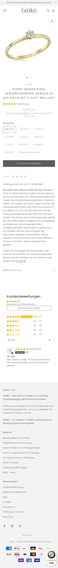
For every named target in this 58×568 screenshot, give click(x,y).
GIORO (29, 84)
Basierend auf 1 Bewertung (21, 304)
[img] (22, 349)
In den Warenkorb (29, 163)
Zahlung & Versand (13, 511)
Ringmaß (21, 260)
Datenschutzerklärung (14, 492)
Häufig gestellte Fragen (15, 467)
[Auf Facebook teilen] (13, 177)
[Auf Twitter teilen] (17, 177)
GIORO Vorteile (10, 462)
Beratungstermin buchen (16, 437)
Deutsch (27, 535)
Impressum (9, 506)
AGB (5, 497)
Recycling (8, 516)
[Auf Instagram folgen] (12, 525)
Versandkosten (23, 113)
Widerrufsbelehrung (13, 487)
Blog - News (9, 472)
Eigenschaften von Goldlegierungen (22, 447)
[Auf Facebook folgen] (4, 525)
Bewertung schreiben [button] (29, 308)
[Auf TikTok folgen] (19, 525)
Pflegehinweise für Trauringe (17, 442)
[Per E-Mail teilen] (25, 177)
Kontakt (7, 502)
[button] (9, 103)
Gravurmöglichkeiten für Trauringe (21, 452)
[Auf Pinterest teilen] (21, 177)
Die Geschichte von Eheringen (19, 457)
